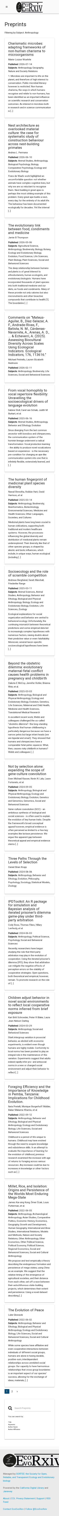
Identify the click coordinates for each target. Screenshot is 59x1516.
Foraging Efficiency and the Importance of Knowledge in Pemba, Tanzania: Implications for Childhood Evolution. (29, 1094)
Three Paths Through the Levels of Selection (27, 860)
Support (40, 1498)
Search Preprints (23, 1408)
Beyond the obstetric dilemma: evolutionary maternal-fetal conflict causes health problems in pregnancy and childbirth (28, 670)
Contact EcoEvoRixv (13, 1509)
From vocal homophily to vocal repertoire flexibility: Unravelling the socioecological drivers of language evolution (28, 397)
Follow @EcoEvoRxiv (36, 1509)
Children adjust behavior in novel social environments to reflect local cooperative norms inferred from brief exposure (28, 1005)
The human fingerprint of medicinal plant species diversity (27, 483)
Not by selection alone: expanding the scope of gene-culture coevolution (27, 770)
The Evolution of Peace (26, 1310)
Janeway (7, 1491)
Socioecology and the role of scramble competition (28, 573)
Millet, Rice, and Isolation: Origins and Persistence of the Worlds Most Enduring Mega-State (28, 1191)
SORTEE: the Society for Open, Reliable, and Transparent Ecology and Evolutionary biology (28, 1477)
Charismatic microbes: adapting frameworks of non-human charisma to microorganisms (27, 49)
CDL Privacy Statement (23, 1498)
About (6, 1498)
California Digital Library (32, 1488)
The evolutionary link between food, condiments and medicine (28, 229)
